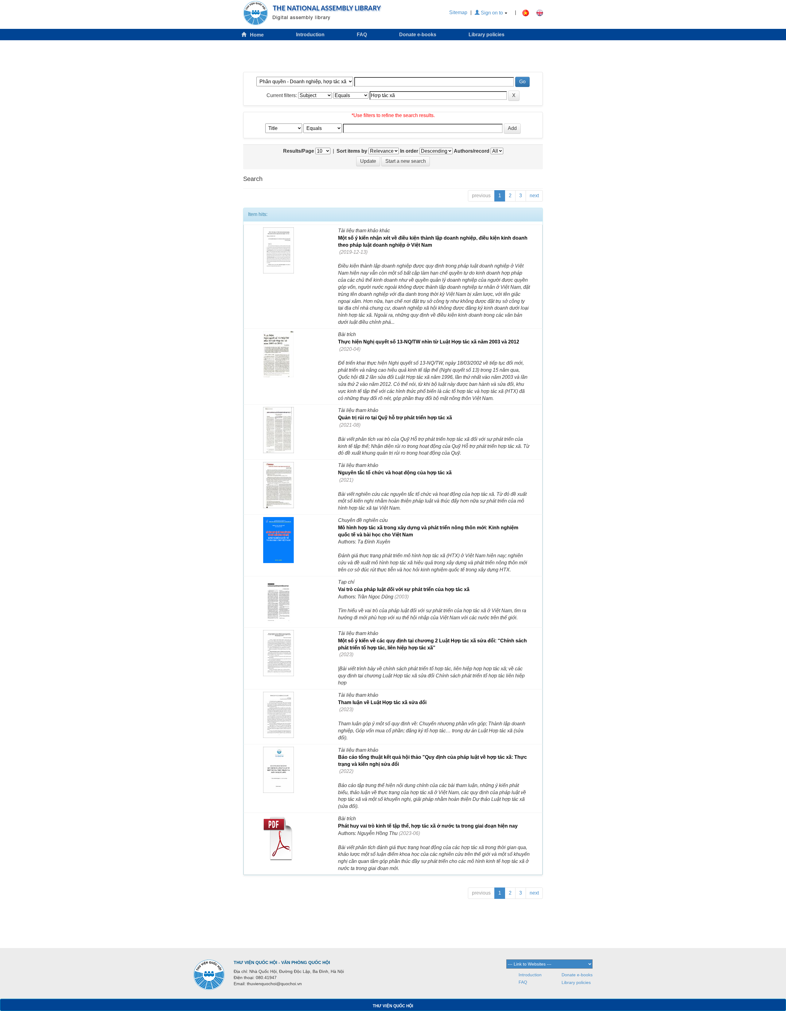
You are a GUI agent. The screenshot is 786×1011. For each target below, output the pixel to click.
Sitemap (458, 12)
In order (409, 151)
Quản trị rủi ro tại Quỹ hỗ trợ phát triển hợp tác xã (395, 417)
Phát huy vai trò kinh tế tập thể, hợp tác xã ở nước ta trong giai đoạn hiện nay (428, 826)
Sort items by (352, 151)
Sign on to (492, 12)
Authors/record (471, 151)
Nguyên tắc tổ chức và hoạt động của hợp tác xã (395, 472)
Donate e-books (417, 34)
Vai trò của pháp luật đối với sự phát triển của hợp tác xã (403, 589)
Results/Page (298, 151)
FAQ (362, 34)
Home (255, 34)
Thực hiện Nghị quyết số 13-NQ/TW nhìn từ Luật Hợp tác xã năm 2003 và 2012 (428, 341)
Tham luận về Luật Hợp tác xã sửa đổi (382, 702)
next (534, 195)
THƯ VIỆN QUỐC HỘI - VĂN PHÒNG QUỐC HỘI (282, 962)
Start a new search (405, 161)
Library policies (486, 34)
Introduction (310, 34)
